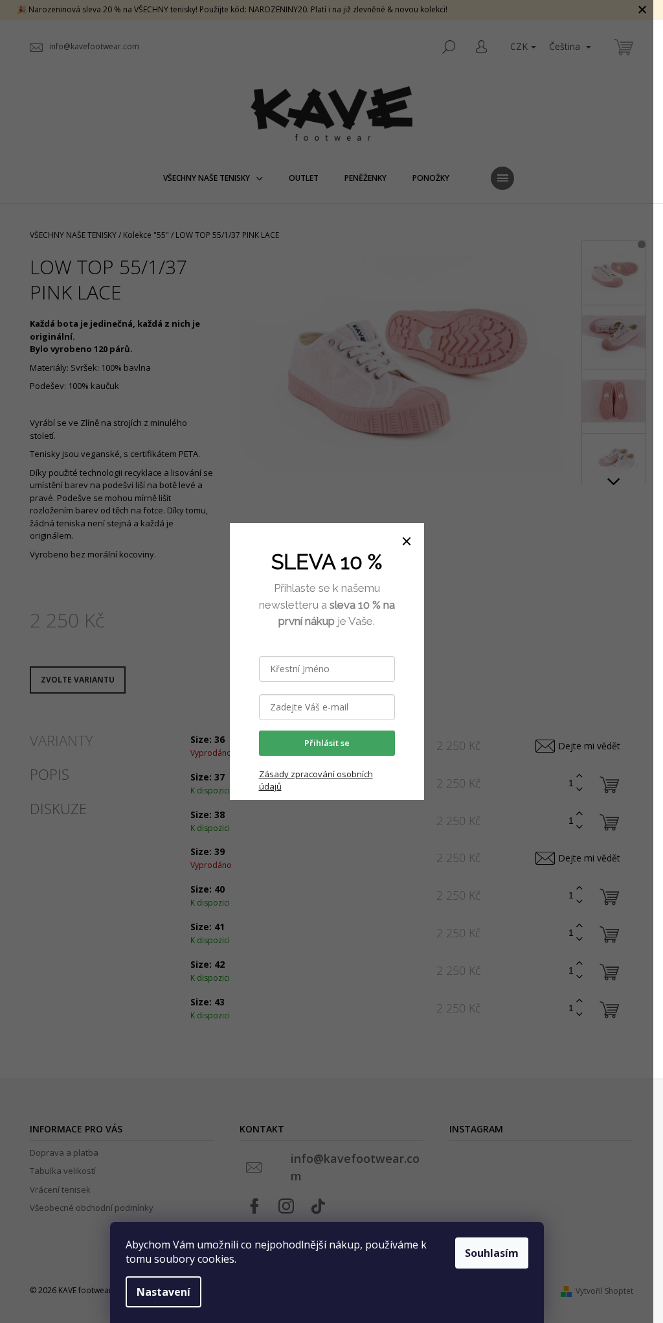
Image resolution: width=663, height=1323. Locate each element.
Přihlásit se (327, 743)
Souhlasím (492, 1253)
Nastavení (163, 1292)
